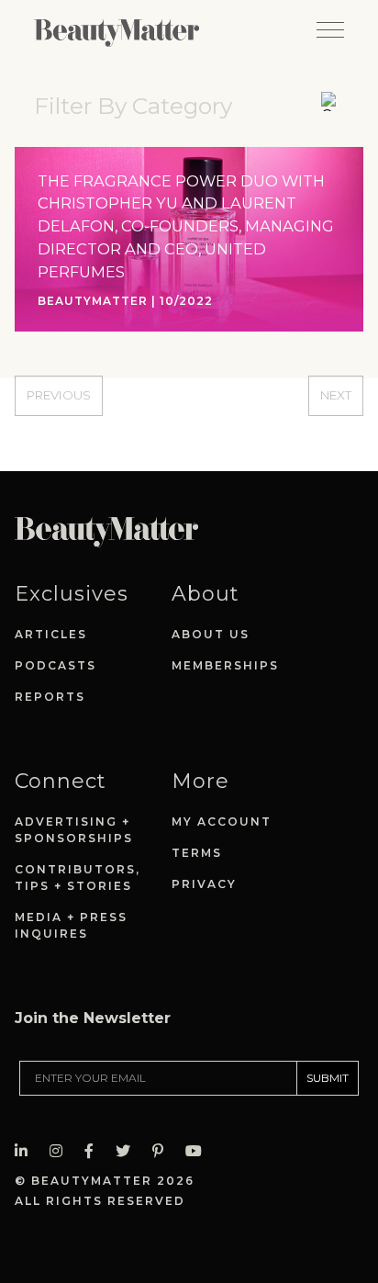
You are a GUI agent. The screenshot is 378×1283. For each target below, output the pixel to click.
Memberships (225, 665)
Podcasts (55, 665)
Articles (51, 634)
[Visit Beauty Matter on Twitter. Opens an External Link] (128, 1151)
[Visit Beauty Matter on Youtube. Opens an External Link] (199, 1151)
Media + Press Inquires (71, 925)
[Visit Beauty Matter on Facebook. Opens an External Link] (94, 1151)
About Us (211, 634)
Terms (197, 853)
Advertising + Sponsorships (74, 830)
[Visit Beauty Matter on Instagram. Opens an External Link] (61, 1151)
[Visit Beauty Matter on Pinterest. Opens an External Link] (163, 1151)
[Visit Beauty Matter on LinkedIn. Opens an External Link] (27, 1151)
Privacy (204, 884)
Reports (50, 696)
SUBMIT (327, 1078)
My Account (222, 821)
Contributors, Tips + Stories (77, 877)
